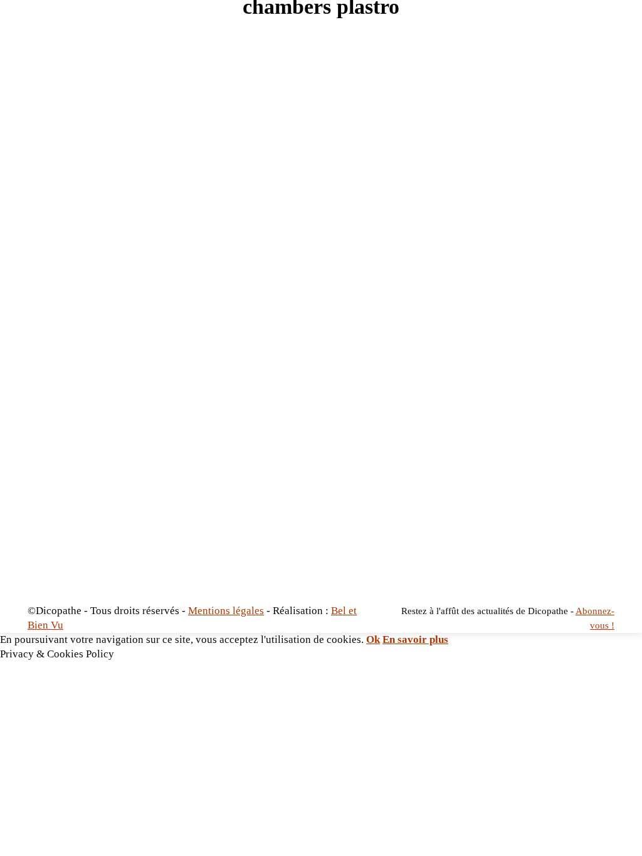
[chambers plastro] (321, 318)
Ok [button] (373, 639)
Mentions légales (226, 611)
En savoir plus (415, 639)
